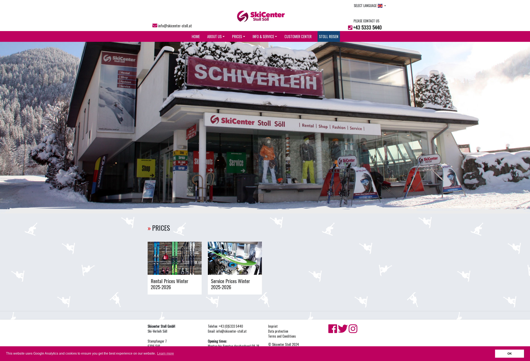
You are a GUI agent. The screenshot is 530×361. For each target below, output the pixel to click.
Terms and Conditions (282, 336)
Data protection (278, 331)
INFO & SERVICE (263, 36)
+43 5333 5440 (367, 27)
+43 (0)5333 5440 (231, 326)
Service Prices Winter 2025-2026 (230, 284)
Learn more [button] (165, 353)
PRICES (237, 36)
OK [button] (509, 353)
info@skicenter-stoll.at (175, 25)
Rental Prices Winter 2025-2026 (169, 284)
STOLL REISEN (328, 36)
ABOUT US (214, 36)
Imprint (273, 326)
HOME (196, 36)
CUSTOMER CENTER (298, 36)
